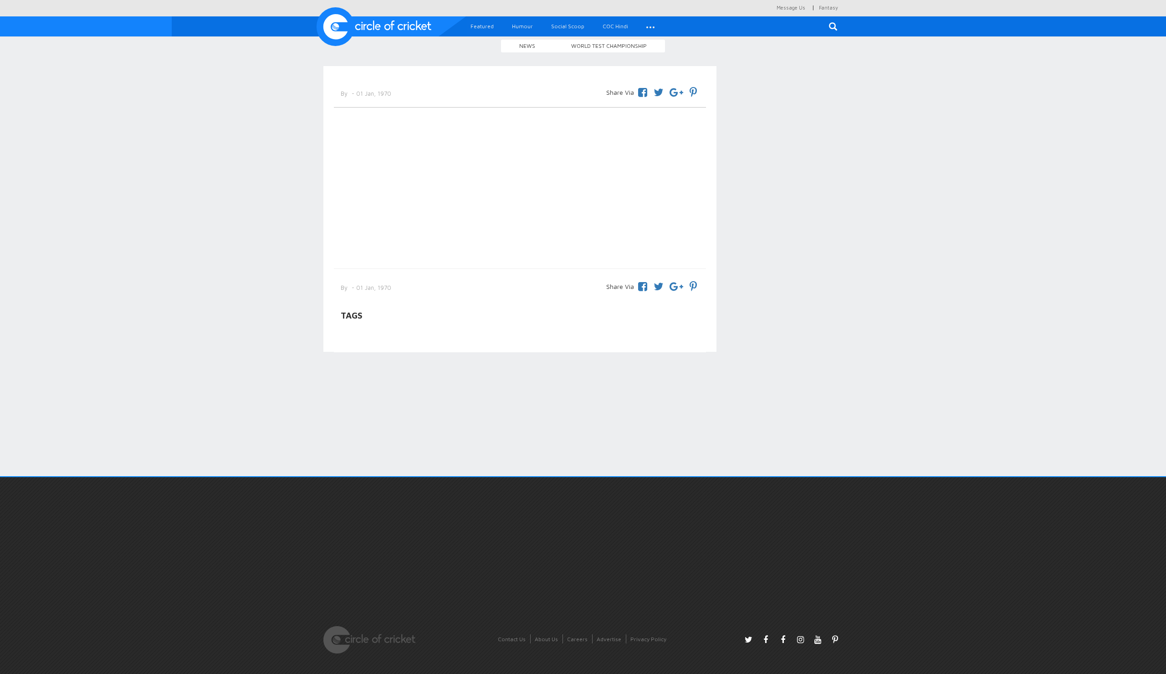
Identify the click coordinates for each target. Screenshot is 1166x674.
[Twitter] (658, 91)
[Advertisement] (520, 186)
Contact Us (512, 639)
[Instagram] (800, 639)
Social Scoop (567, 26)
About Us (546, 639)
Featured (482, 26)
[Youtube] (817, 639)
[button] (650, 26)
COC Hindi (615, 26)
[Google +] (676, 91)
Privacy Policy (648, 639)
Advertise (609, 639)
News (527, 45)
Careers (577, 639)
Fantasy (828, 7)
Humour (522, 26)
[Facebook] (642, 91)
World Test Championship (609, 45)
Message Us (791, 7)
